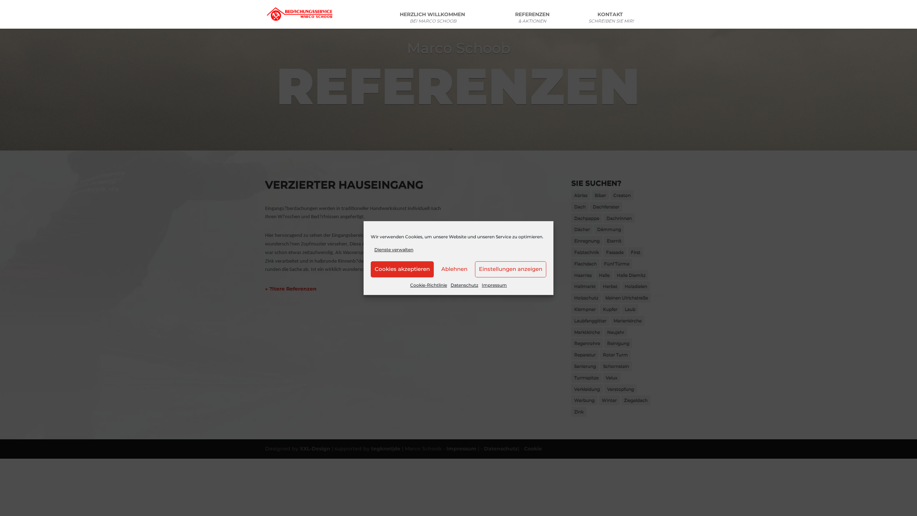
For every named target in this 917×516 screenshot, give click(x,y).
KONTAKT (611, 18)
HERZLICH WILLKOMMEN (433, 18)
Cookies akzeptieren (402, 269)
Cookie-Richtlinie (428, 285)
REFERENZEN (532, 18)
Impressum (494, 285)
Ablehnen (454, 269)
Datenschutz (464, 285)
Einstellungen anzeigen (510, 269)
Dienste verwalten (393, 249)
